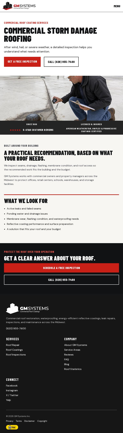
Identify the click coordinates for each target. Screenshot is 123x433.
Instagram (12, 390)
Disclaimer (29, 421)
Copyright (42, 421)
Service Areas (72, 349)
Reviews (69, 354)
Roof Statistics (73, 369)
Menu (117, 6)
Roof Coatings (14, 349)
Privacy (9, 421)
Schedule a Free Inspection (61, 268)
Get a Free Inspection (22, 61)
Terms (19, 421)
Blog (66, 364)
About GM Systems (75, 345)
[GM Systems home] (19, 6)
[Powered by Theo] (61, 427)
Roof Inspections (16, 354)
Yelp (8, 400)
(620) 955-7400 (16, 328)
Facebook (12, 385)
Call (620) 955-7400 (61, 62)
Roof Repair (13, 345)
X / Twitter (12, 395)
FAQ (66, 359)
